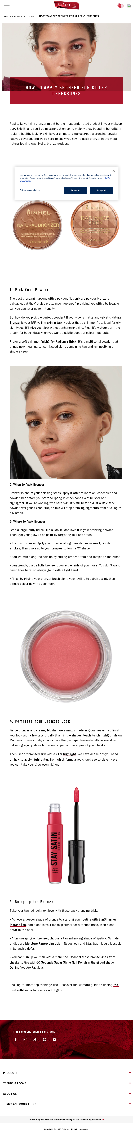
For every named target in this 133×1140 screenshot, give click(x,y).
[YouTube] (54, 1039)
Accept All (101, 190)
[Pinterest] (44, 1039)
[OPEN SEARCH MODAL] (129, 5)
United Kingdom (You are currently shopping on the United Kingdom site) (65, 1119)
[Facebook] (15, 1039)
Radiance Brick (66, 341)
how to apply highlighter (31, 759)
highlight (69, 754)
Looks (30, 16)
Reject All (75, 190)
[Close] (113, 171)
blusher (52, 730)
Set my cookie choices (30, 190)
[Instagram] (25, 1039)
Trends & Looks (12, 16)
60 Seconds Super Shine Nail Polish (61, 962)
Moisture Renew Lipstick (42, 943)
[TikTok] (35, 1039)
